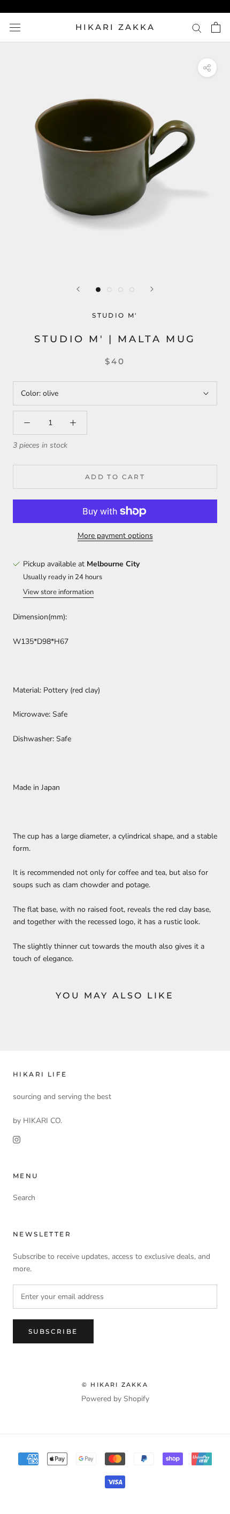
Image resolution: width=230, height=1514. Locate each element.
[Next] (152, 289)
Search (24, 1198)
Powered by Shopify (115, 1399)
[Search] (197, 27)
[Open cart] (215, 27)
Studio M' (115, 315)
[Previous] (78, 289)
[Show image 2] (109, 289)
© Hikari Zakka (115, 1384)
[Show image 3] (120, 289)
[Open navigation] (15, 28)
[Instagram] (16, 1139)
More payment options (115, 536)
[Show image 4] (131, 289)
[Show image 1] (98, 289)
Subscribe (53, 1331)
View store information (58, 592)
